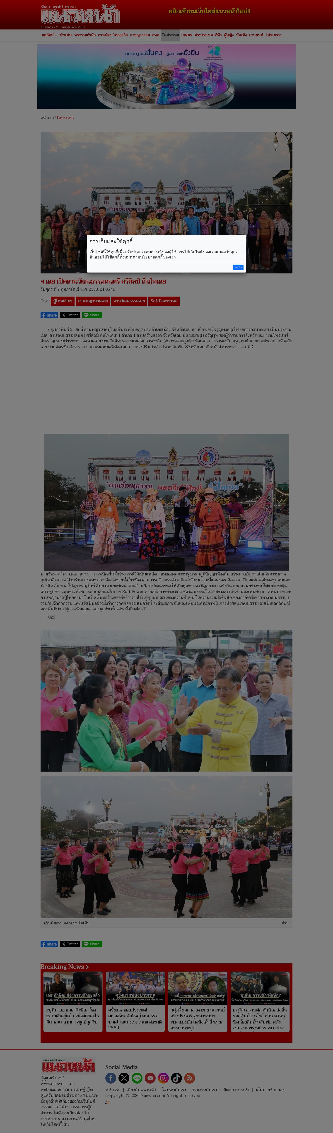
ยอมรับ (238, 267)
